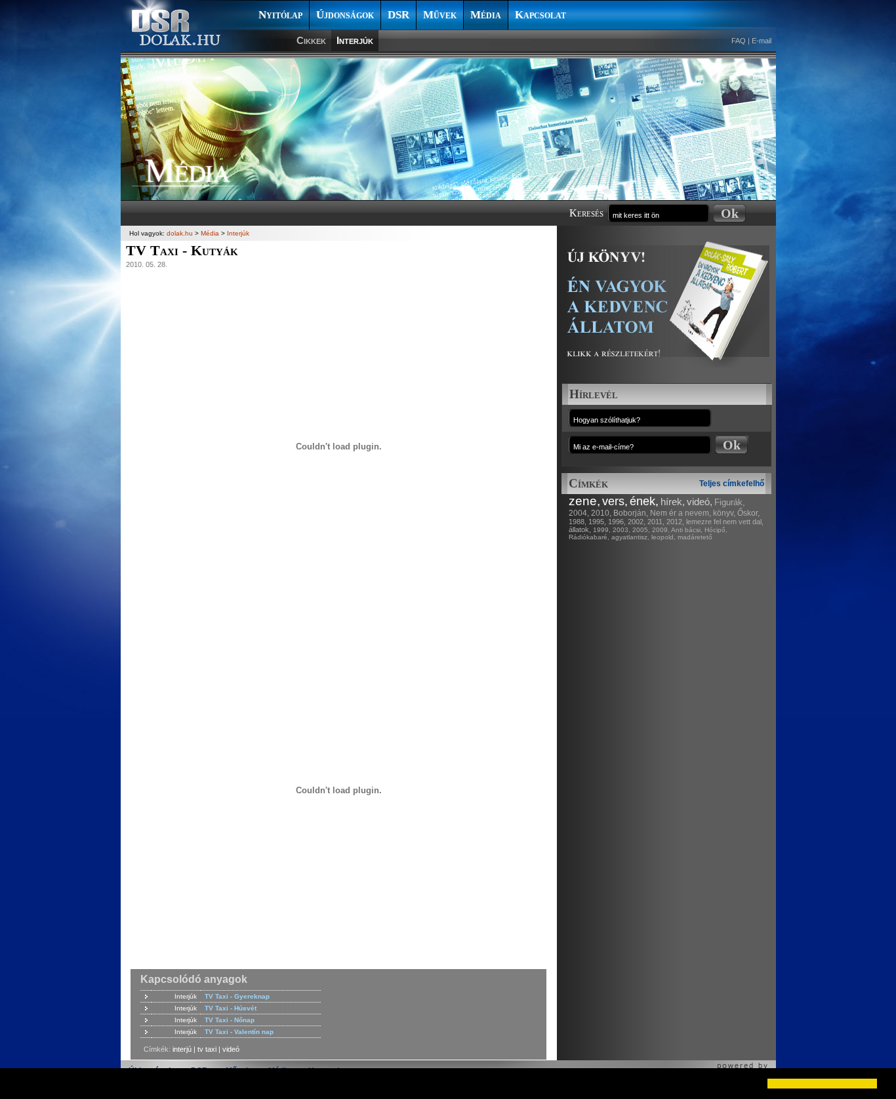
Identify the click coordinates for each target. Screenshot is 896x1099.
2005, (641, 529)
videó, (699, 501)
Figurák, (729, 502)
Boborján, (630, 513)
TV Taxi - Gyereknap (237, 996)
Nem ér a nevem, (680, 513)
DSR (398, 15)
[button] (21, 1083)
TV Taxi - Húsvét (230, 1008)
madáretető (695, 537)
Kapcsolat (540, 15)
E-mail (761, 41)
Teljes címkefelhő (731, 483)
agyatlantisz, (630, 537)
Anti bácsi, (687, 529)
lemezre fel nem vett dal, (725, 522)
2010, (601, 513)
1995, (597, 522)
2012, (675, 522)
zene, (584, 501)
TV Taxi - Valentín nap (239, 1031)
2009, (661, 529)
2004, (579, 513)
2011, (655, 522)
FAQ (738, 41)
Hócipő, (715, 529)
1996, (617, 522)
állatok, (580, 529)
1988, (577, 522)
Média (485, 15)
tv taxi (206, 1049)
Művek (440, 15)
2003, (621, 529)
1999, (602, 529)
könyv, (724, 513)
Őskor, (748, 513)
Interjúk (354, 40)
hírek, (673, 501)
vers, (615, 501)
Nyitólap (280, 15)
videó (230, 1049)
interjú (182, 1049)
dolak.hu (180, 233)
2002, (636, 522)
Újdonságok (345, 15)
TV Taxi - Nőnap (230, 1020)
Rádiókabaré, (589, 537)
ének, (644, 501)
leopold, (663, 537)
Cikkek (311, 40)
